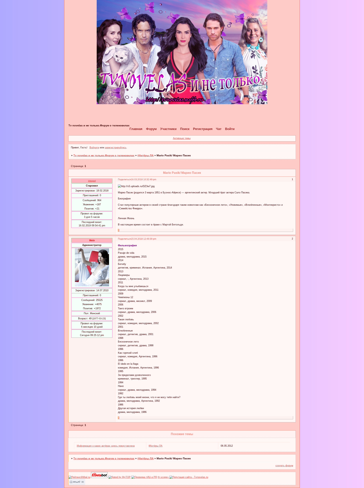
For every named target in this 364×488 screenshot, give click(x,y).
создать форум (284, 465)
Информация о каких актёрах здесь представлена (106, 445)
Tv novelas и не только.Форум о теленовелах (103, 155)
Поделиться (124, 179)
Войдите (94, 147)
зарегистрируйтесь (115, 147)
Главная (135, 129)
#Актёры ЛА (145, 155)
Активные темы (182, 138)
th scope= (163, 477)
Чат (218, 129)
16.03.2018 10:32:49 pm (143, 179)
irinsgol (92, 181)
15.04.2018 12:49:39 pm (143, 239)
